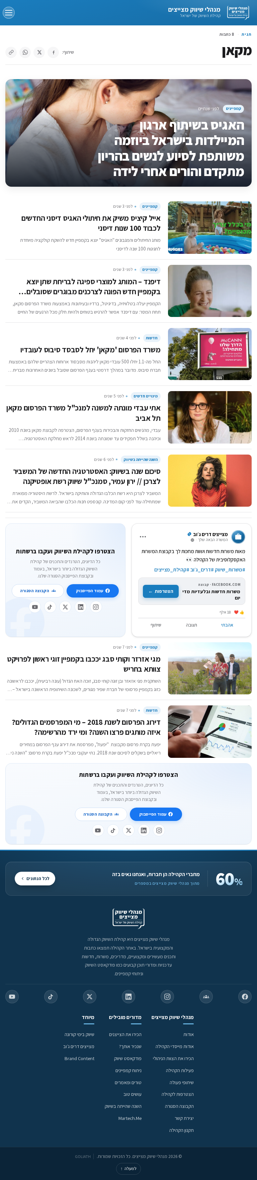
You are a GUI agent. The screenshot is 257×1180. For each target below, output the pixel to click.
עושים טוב (132, 1094)
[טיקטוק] (50, 607)
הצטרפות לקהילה (178, 1094)
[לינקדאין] (81, 607)
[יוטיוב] (35, 607)
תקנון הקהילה (181, 1130)
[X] (65, 607)
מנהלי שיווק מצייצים (194, 9)
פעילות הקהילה (180, 1070)
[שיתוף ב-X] (39, 52)
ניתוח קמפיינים (128, 1070)
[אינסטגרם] (96, 607)
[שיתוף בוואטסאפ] (25, 52)
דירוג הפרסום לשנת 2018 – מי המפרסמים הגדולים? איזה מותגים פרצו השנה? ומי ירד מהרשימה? (86, 727)
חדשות (152, 337)
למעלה (128, 1168)
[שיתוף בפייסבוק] (53, 52)
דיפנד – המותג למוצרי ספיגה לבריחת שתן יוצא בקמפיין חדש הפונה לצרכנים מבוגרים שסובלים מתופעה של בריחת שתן (93, 291)
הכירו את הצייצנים (125, 1034)
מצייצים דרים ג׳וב (78, 1046)
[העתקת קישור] (11, 52)
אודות (188, 1034)
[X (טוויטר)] (89, 996)
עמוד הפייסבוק (89, 591)
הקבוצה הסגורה (34, 591)
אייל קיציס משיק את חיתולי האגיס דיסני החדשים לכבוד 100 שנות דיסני (91, 223)
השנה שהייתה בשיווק (140, 459)
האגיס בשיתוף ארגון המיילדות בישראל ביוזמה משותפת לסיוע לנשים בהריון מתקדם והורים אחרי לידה (171, 148)
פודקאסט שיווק (128, 1058)
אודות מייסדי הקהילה (175, 1046)
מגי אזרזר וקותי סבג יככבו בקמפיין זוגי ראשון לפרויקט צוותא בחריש (84, 664)
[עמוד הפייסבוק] (245, 996)
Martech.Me (130, 1118)
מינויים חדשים (146, 395)
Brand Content (79, 1058)
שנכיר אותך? (130, 1046)
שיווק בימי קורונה (79, 1034)
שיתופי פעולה (182, 1082)
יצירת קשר (184, 1118)
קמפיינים (233, 108)
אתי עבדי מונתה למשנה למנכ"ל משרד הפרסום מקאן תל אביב (83, 412)
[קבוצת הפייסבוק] (206, 996)
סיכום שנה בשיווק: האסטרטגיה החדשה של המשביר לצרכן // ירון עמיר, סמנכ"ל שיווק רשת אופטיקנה (87, 476)
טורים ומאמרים (128, 1082)
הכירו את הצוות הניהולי (173, 1058)
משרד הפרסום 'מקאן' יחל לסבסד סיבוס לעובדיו (90, 349)
